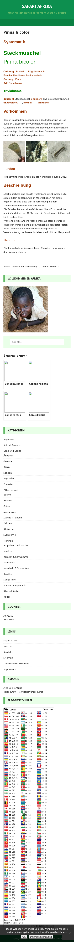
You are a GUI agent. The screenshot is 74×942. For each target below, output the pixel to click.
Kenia (6, 467)
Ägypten (8, 455)
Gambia (7, 461)
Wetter (7, 646)
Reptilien (8, 574)
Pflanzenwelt (10, 490)
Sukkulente (9, 535)
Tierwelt (8, 541)
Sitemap (8, 658)
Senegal (7, 473)
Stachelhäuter (11, 591)
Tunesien (8, 484)
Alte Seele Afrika (12, 688)
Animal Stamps (11, 445)
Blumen (7, 500)
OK (24, 936)
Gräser (7, 506)
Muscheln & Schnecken (16, 568)
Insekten (8, 551)
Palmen (7, 523)
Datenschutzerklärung (41, 936)
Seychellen (9, 478)
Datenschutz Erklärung (16, 663)
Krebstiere (9, 562)
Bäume (7, 495)
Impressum (9, 669)
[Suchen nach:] (37, 342)
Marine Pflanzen (12, 517)
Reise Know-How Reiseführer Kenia (23, 692)
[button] (69, 22)
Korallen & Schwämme (15, 557)
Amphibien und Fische (15, 545)
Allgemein (8, 439)
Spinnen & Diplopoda (14, 585)
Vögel (6, 597)
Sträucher (8, 529)
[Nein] (69, 933)
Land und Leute (12, 451)
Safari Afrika (10, 640)
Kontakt (8, 652)
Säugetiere (9, 579)
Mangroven (9, 512)
